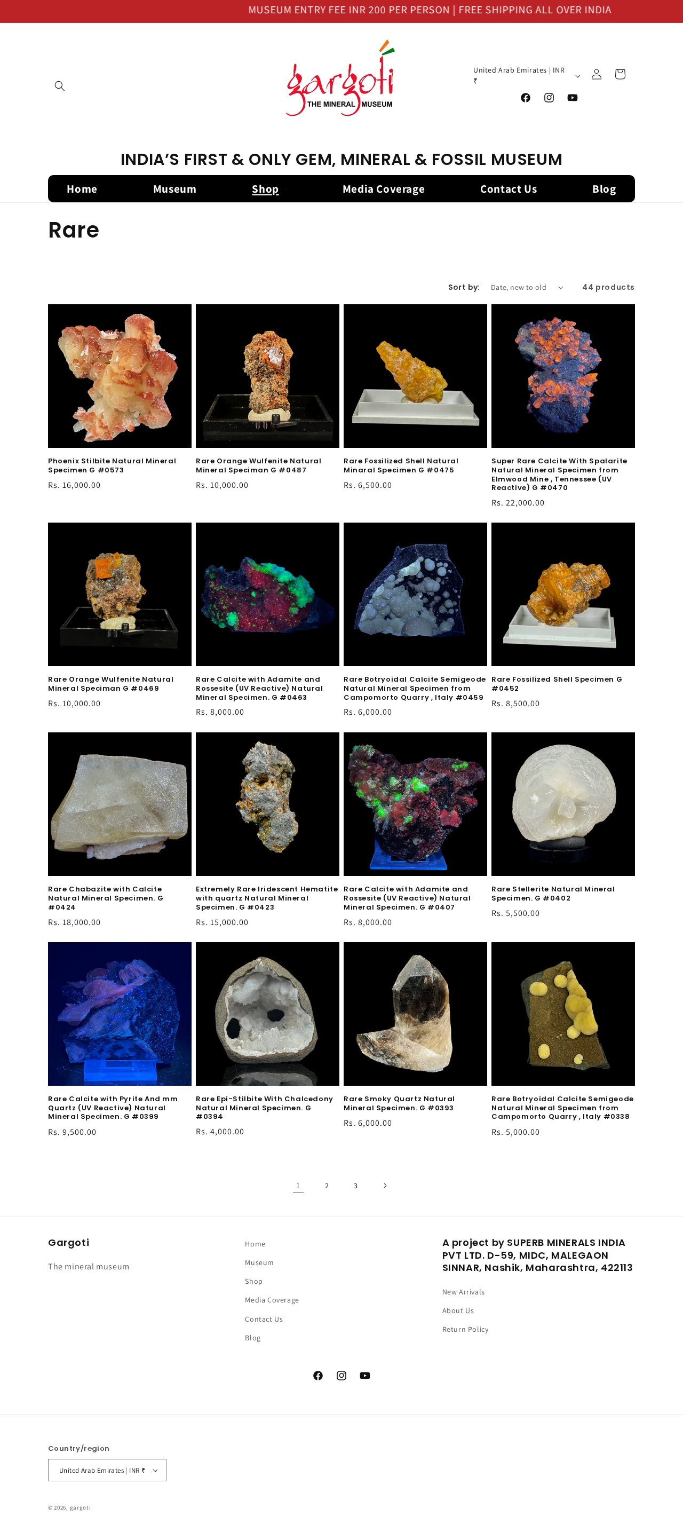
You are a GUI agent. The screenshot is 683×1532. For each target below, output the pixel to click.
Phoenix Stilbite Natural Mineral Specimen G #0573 (112, 466)
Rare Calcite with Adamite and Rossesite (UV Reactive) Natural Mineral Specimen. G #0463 (259, 688)
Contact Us (264, 1319)
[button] (60, 86)
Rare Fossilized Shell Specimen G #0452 (556, 684)
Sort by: (464, 287)
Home (255, 1244)
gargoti (80, 1507)
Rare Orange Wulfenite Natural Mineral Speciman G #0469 (110, 684)
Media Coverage (272, 1300)
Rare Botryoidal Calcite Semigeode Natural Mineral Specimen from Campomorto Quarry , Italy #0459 (415, 688)
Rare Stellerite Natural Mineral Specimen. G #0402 (553, 894)
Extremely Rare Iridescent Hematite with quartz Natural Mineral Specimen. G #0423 (267, 898)
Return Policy (465, 1329)
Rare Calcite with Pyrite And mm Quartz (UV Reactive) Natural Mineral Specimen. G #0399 (113, 1108)
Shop (254, 1281)
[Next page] (384, 1185)
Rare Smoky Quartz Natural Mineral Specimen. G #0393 (399, 1104)
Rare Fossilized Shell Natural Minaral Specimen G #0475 (401, 466)
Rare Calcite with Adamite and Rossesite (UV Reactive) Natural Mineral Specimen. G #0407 (407, 898)
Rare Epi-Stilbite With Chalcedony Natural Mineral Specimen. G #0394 (264, 1108)
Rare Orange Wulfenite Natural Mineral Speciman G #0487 (258, 466)
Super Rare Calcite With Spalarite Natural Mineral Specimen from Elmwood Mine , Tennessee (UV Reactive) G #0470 (559, 475)
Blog (252, 1338)
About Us (458, 1311)
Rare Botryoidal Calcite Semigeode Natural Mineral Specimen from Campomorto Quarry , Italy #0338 (562, 1108)
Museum (259, 1263)
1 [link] (298, 1185)
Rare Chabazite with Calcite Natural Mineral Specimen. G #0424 (105, 898)
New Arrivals (463, 1292)
